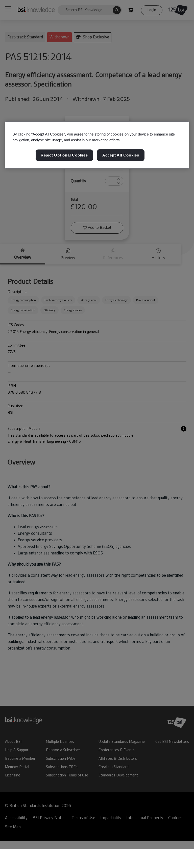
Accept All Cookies (120, 155)
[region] (97, 145)
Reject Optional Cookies (64, 155)
